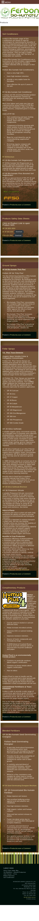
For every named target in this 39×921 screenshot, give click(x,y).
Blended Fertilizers (11, 731)
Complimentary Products (13, 588)
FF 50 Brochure (8, 157)
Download (19, 231)
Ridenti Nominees (9, 875)
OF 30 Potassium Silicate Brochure (15, 570)
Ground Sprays (9, 265)
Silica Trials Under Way (11, 870)
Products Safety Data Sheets (15, 219)
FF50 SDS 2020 (7, 235)
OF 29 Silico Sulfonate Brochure (14, 487)
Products (13, 205)
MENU (8, 2)
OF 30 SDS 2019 (7, 231)
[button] (3, 2)
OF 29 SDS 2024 (8, 228)
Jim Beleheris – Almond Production (15, 872)
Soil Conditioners (10, 34)
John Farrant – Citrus (10, 874)
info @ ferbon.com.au (29, 897)
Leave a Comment (24, 205)
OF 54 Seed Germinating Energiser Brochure (19, 785)
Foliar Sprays (8, 349)
